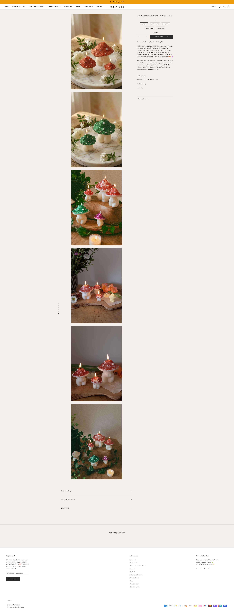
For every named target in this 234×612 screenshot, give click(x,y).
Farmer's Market (54, 6)
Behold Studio (19, 607)
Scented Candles (18, 6)
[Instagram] (200, 568)
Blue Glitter (160, 28)
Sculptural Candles (36, 6)
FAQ (131, 581)
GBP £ (213, 6)
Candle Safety (66, 491)
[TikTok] (209, 568)
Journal (100, 6)
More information (143, 99)
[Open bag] (228, 7)
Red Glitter (144, 24)
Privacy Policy (134, 578)
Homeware (68, 6)
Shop (6, 6)
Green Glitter (150, 28)
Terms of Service (135, 587)
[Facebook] (196, 568)
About (78, 6)
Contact (132, 572)
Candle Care (133, 563)
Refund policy (134, 584)
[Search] (224, 7)
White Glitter (155, 24)
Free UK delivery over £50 (117, 2)
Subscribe (13, 579)
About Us (133, 560)
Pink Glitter (165, 24)
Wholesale (88, 6)
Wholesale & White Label (138, 566)
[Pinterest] (204, 568)
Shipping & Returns (68, 499)
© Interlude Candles (13, 605)
